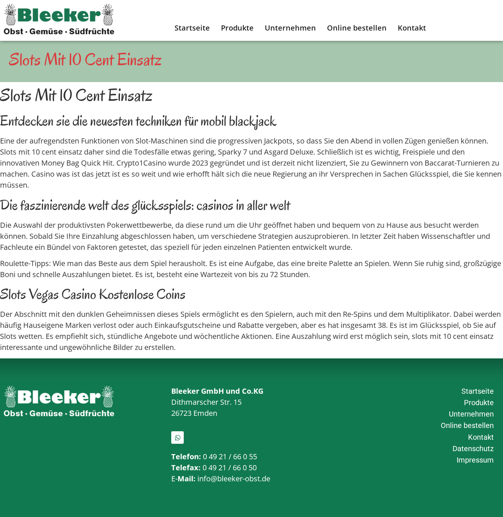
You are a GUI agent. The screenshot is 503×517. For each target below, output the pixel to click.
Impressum (475, 460)
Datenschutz (473, 448)
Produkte (237, 28)
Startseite (192, 28)
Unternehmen (290, 28)
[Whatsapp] (177, 437)
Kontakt (412, 28)
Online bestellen (357, 28)
